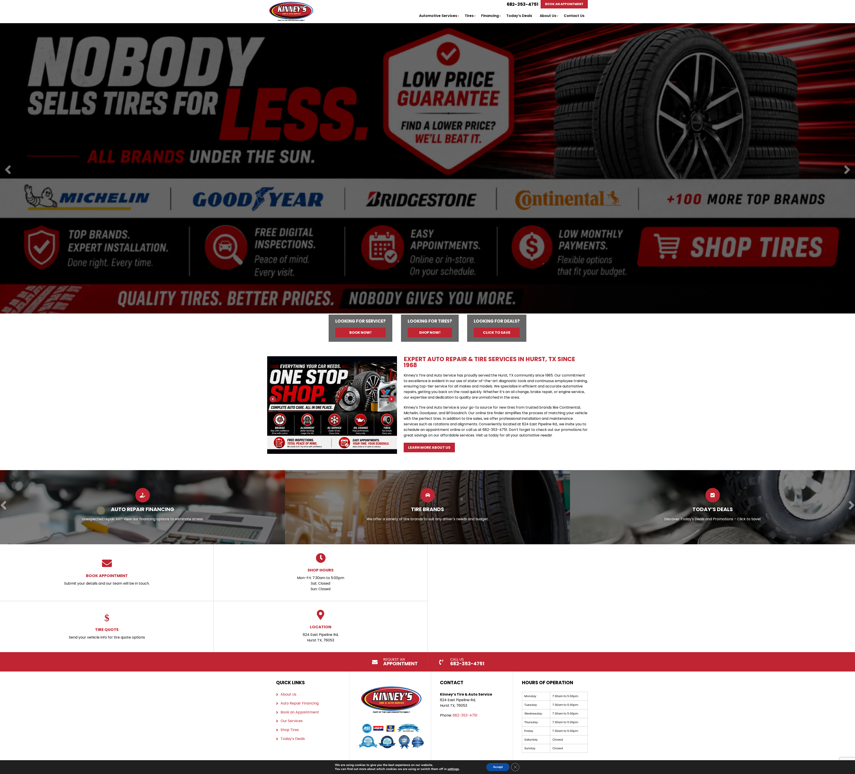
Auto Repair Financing (300, 703)
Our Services (292, 720)
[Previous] (7, 170)
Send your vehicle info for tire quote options (107, 633)
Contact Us (574, 15)
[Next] (847, 170)
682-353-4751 (522, 4)
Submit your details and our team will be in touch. (107, 579)
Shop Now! (430, 332)
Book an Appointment (300, 712)
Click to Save (496, 332)
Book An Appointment (564, 4)
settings (453, 769)
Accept (498, 767)
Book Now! (360, 332)
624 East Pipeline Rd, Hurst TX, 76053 (320, 633)
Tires (469, 15)
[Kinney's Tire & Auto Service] (291, 4)
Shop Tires (290, 729)
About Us (548, 15)
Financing (490, 15)
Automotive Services (438, 15)
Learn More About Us (429, 447)
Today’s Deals (519, 15)
